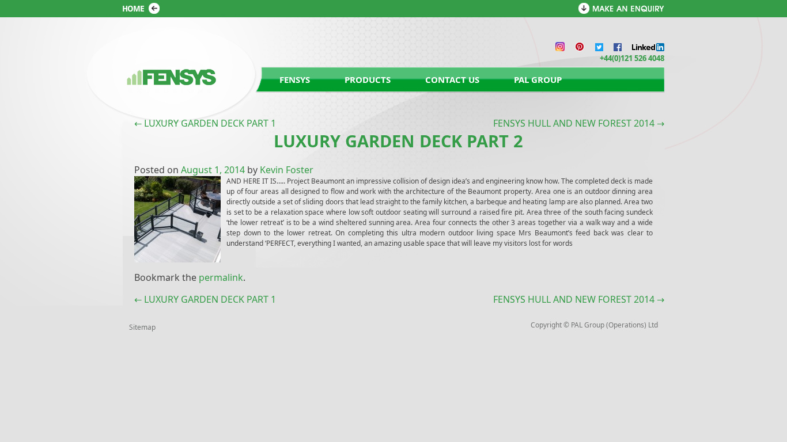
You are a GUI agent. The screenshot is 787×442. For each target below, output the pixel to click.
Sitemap (142, 327)
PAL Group (538, 79)
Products (368, 79)
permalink (221, 277)
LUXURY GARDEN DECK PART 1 (205, 123)
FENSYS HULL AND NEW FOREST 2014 (578, 123)
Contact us (452, 79)
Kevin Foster (286, 169)
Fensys (294, 79)
